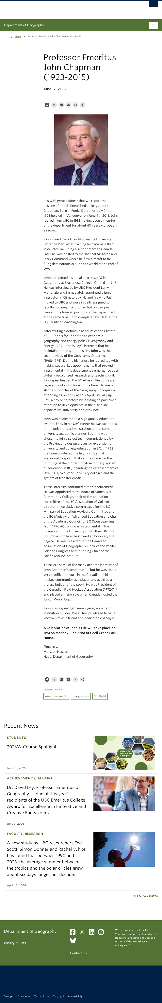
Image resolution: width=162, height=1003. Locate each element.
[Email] (68, 106)
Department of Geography (24, 25)
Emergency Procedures (17, 996)
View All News (145, 895)
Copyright (58, 996)
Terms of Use (41, 996)
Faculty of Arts (15, 943)
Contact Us (78, 953)
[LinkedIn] (61, 106)
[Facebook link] (74, 933)
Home (6, 36)
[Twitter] (54, 106)
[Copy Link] (75, 106)
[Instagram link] (102, 933)
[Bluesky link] (74, 942)
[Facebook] (47, 106)
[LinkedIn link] (93, 933)
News (18, 36)
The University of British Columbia (69, 8)
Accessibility (75, 996)
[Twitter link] (83, 933)
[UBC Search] (153, 5)
